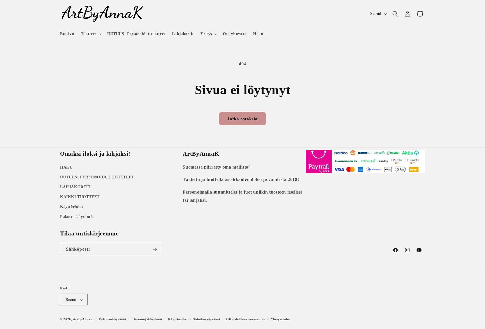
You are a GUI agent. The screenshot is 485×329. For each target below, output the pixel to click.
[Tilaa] (154, 249)
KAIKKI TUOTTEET (80, 196)
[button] (90, 34)
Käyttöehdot (71, 207)
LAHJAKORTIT (75, 187)
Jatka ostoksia (242, 119)
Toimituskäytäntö (206, 319)
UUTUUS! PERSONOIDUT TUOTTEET (97, 177)
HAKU (66, 167)
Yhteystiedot (280, 319)
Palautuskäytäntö (76, 216)
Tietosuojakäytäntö (147, 319)
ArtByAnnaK (83, 319)
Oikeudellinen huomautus (245, 319)
